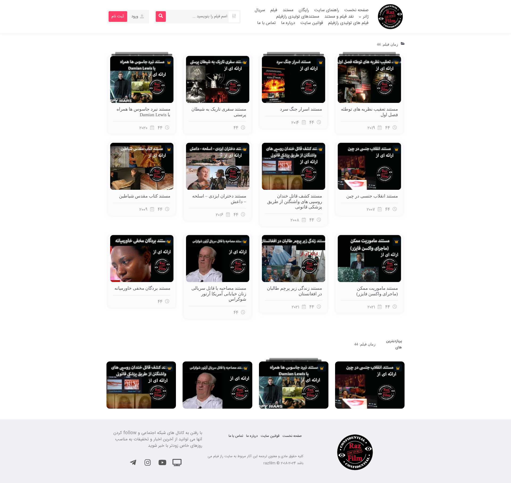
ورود (135, 16)
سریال (260, 10)
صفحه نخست (356, 10)
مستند (288, 10)
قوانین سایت (311, 23)
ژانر (366, 16)
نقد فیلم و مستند (339, 16)
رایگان (304, 10)
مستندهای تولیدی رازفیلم (297, 16)
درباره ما (288, 23)
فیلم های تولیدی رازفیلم (348, 23)
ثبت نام (118, 16)
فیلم (273, 10)
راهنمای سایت (326, 10)
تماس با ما (266, 23)
